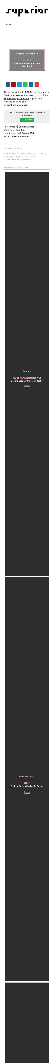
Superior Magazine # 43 (26, 156)
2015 (6, 153)
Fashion (12, 153)
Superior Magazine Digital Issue (17, 159)
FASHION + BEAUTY (13, 148)
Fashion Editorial (24, 153)
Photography (9, 156)
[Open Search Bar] (51, 22)
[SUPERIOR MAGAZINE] (27, 11)
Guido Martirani (38, 153)
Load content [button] (27, 120)
